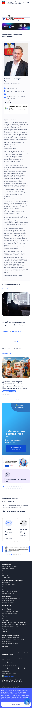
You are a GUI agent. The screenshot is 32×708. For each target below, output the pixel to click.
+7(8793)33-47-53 (7, 662)
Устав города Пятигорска (10, 611)
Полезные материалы (9, 571)
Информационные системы (11, 627)
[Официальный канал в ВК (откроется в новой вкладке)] (14, 681)
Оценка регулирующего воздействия (14, 622)
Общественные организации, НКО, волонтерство (13, 640)
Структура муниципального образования (11, 608)
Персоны (5, 646)
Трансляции (6, 577)
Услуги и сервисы (8, 573)
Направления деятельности (11, 598)
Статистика (5, 620)
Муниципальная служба (9, 613)
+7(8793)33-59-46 (7, 654)
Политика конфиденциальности (9, 672)
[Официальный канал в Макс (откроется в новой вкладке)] (4, 681)
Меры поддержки (8, 600)
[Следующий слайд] (29, 463)
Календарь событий (8, 568)
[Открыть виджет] (27, 701)
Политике (13, 699)
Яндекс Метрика (6, 692)
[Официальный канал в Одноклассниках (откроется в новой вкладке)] (19, 681)
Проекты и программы (9, 603)
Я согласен (16, 704)
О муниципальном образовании (12, 580)
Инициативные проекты (10, 643)
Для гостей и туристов (9, 591)
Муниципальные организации (12, 616)
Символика (6, 582)
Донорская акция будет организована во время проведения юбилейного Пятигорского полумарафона (14, 385)
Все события (6, 289)
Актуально (5, 631)
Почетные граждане (8, 584)
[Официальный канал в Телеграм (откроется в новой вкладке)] (9, 681)
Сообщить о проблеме (16, 449)
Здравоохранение (9, 391)
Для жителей (6, 564)
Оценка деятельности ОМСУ (11, 637)
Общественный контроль (10, 635)
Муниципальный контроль (10, 629)
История (5, 587)
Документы (5, 618)
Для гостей (5, 575)
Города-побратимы (8, 593)
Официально (6, 605)
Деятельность (6, 596)
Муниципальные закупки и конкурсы (14, 624)
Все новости (6, 353)
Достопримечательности (10, 589)
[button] (15, 341)
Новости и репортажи (9, 566)
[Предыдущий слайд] (3, 463)
